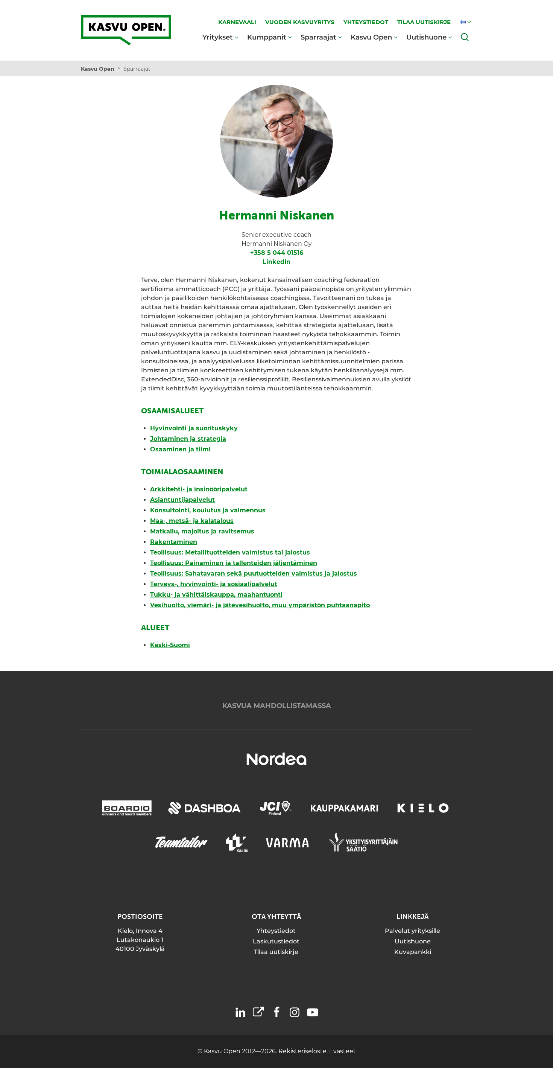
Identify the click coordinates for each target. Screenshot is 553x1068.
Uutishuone (426, 37)
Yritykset (217, 37)
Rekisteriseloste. (303, 1051)
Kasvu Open (371, 37)
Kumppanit (266, 37)
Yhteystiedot (276, 930)
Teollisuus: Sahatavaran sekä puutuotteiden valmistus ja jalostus (253, 573)
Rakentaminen (173, 541)
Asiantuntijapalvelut (182, 499)
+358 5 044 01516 (276, 252)
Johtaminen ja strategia (188, 438)
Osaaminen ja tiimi (180, 449)
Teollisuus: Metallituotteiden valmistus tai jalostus (230, 552)
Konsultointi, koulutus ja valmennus (208, 510)
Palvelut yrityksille (412, 930)
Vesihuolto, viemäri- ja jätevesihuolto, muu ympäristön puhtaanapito (260, 605)
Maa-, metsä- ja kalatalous (192, 520)
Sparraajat (318, 37)
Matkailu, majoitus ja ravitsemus (202, 531)
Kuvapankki (412, 951)
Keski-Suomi (170, 645)
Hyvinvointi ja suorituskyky (194, 428)
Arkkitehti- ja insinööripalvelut (199, 489)
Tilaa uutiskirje (276, 951)
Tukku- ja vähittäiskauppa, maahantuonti (216, 594)
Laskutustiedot (276, 941)
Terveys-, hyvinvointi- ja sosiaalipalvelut (213, 584)
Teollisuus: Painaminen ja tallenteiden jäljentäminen (233, 563)
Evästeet (342, 1051)
